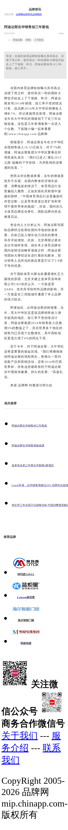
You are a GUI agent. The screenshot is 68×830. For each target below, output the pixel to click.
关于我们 (19, 736)
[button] (62, 6)
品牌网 (19, 14)
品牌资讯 (27, 14)
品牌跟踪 (37, 14)
